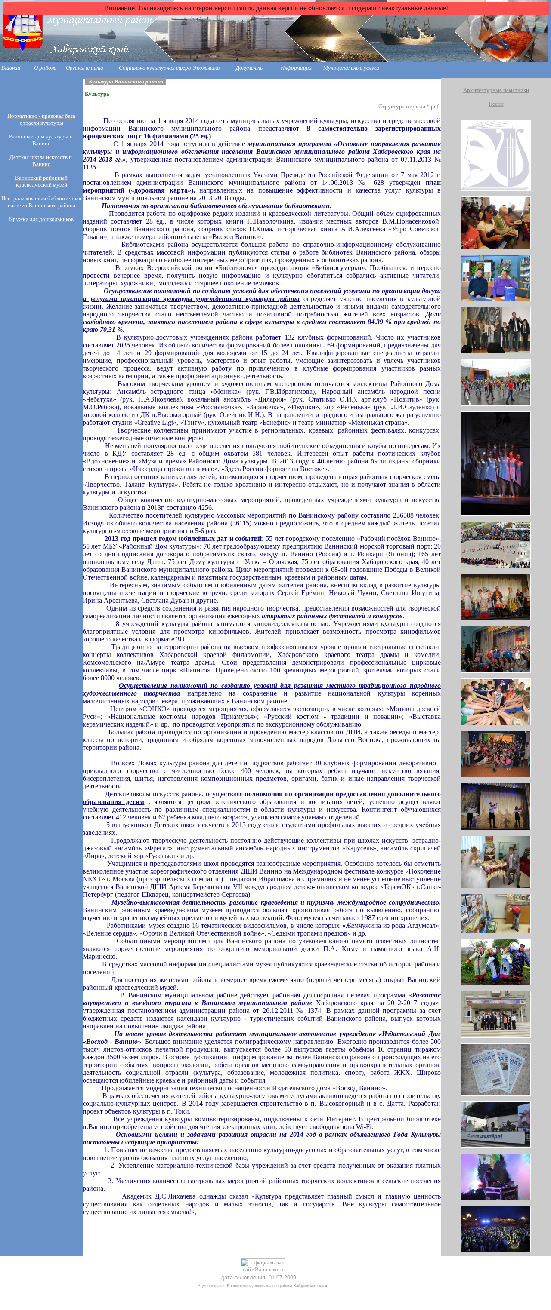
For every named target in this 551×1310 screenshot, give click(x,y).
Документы (250, 67)
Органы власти (84, 67)
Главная (10, 67)
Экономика (206, 67)
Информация (296, 67)
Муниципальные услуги (351, 67)
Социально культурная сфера (155, 67)
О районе (45, 67)
